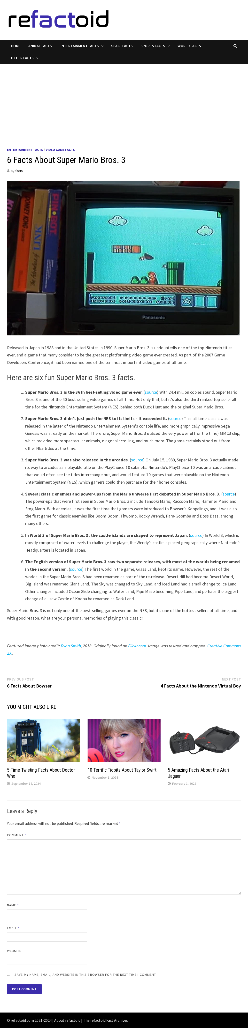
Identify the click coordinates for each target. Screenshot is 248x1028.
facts (19, 171)
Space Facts (122, 45)
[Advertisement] (124, 100)
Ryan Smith (71, 646)
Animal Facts (40, 45)
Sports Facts (152, 45)
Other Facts (22, 57)
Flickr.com (137, 646)
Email (13, 928)
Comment (16, 835)
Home (16, 45)
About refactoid (67, 1020)
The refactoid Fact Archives (105, 1020)
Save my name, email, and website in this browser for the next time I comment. (86, 974)
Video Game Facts (60, 150)
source (151, 392)
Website (14, 950)
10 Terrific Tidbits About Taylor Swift (121, 770)
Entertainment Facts (79, 45)
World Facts (189, 45)
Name (13, 905)
